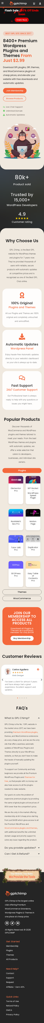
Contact (10, 973)
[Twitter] (12, 923)
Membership (12, 946)
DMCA (9, 1010)
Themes (10, 954)
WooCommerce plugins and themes (21, 828)
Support (10, 977)
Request (10, 982)
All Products (12, 959)
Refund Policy (12, 1005)
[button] (2, 679)
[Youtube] (18, 923)
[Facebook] (7, 923)
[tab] (22, 470)
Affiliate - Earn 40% (15, 987)
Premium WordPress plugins (25, 732)
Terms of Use (12, 1001)
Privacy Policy (12, 1014)
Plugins (9, 950)
